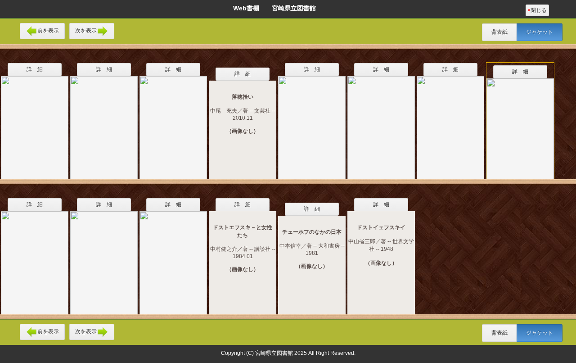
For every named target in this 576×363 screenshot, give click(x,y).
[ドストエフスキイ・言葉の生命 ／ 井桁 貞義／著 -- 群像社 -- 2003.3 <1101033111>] (34, 257)
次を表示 (86, 30)
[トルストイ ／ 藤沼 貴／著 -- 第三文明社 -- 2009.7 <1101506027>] (34, 122)
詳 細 (35, 69)
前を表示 (48, 30)
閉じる (537, 10)
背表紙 (499, 32)
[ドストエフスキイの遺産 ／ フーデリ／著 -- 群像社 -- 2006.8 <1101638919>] (104, 122)
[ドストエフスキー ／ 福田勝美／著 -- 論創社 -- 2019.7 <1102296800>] (450, 122)
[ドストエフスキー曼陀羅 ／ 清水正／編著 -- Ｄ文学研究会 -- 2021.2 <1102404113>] (104, 257)
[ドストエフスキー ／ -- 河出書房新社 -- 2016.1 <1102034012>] (381, 122)
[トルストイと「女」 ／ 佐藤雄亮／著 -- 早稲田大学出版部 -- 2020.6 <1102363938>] (520, 124)
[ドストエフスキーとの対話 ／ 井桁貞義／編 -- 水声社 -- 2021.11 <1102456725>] (173, 257)
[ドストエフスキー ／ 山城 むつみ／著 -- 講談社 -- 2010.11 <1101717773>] (173, 122)
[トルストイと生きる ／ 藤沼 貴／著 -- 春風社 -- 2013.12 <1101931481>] (312, 122)
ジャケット (539, 32)
